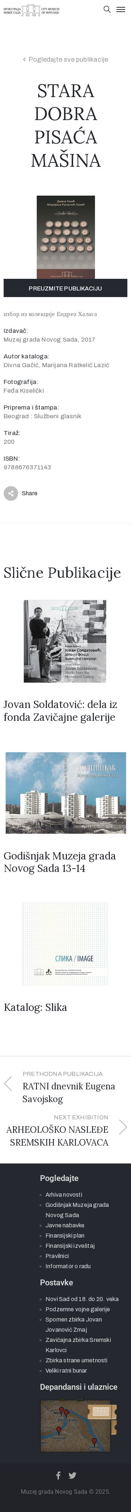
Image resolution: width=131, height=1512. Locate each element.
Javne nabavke (65, 1225)
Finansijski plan (64, 1235)
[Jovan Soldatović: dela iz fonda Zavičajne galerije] (65, 641)
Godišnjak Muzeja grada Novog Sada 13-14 (60, 862)
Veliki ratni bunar (66, 1370)
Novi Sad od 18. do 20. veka (82, 1299)
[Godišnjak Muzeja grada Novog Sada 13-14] (65, 792)
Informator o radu (68, 1266)
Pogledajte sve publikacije (68, 59)
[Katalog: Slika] (65, 943)
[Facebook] (58, 1475)
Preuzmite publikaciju (65, 288)
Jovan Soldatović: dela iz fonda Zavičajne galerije (60, 710)
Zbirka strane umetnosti (76, 1360)
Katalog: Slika (35, 1007)
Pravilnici (57, 1256)
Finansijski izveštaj (70, 1246)
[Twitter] (72, 1475)
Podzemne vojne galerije (77, 1309)
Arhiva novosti (63, 1195)
